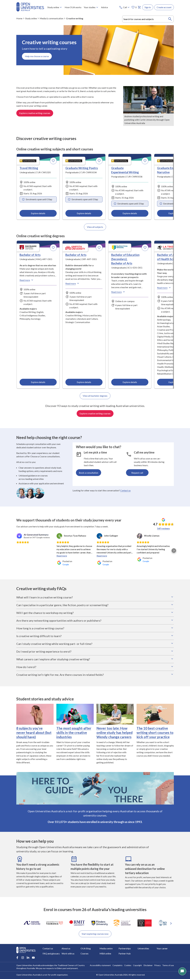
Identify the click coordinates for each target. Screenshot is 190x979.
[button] (16, 550)
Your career (162, 948)
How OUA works (73, 7)
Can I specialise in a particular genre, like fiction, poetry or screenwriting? (62, 605)
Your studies (89, 7)
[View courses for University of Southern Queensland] (122, 923)
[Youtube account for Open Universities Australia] (33, 957)
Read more (25, 280)
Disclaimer (148, 965)
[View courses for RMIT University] (77, 923)
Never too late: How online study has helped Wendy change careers (114, 732)
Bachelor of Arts (30, 254)
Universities (143, 948)
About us (66, 948)
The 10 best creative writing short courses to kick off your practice (155, 732)
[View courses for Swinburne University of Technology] (144, 923)
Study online (53, 7)
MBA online (105, 953)
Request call (137, 472)
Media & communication (51, 18)
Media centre (106, 948)
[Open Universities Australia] (30, 10)
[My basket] (139, 7)
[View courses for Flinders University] (99, 923)
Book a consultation (88, 472)
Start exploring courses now (95, 933)
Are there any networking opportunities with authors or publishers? (58, 620)
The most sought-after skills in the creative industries (73, 732)
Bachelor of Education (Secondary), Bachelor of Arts (125, 259)
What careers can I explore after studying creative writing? (53, 659)
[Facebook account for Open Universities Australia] (17, 957)
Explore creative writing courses (34, 113)
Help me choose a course (37, 56)
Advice (104, 7)
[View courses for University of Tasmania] (54, 923)
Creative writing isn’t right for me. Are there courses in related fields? (60, 674)
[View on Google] (59, 536)
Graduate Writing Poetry (81, 168)
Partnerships (125, 948)
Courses (84, 953)
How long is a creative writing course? (40, 628)
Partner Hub (125, 953)
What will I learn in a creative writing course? (44, 597)
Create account (164, 7)
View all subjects (95, 227)
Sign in (148, 7)
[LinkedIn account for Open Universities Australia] (28, 957)
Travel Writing (29, 168)
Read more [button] (62, 555)
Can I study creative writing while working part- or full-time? (54, 643)
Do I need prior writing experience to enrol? (43, 651)
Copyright (137, 965)
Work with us (68, 953)
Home (19, 18)
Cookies (127, 965)
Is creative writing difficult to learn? (38, 636)
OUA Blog (86, 948)
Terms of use (168, 965)
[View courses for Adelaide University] (32, 923)
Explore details (38, 213)
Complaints (117, 965)
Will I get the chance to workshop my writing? (45, 612)
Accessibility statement (100, 965)
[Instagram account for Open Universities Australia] (22, 957)
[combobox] (148, 19)
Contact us (125, 490)
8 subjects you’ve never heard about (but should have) (33, 732)
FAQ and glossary (51, 953)
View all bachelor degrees (95, 395)
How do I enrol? (26, 667)
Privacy (157, 965)
